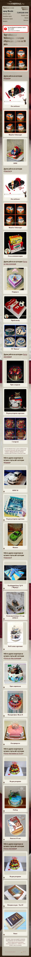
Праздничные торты (8, 19)
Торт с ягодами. (15, 385)
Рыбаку (15, 810)
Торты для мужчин (10, 848)
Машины (7, 78)
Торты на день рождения (15, 262)
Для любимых (15, 106)
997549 (24, 952)
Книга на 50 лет (15, 838)
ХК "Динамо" (15, 349)
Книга (15, 933)
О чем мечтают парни (15, 256)
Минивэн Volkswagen (15, 135)
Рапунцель (15, 292)
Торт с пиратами (15, 686)
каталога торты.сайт (10, 450)
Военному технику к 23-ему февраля (15, 617)
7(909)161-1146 (21, 943)
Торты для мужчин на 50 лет (13, 753)
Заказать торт (24, 15)
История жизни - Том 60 (15, 905)
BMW (15, 163)
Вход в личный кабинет (10, 952)
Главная (26, 18)
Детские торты (6, 14)
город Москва (8, 11)
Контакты (26, 20)
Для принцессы (15, 743)
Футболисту (15, 320)
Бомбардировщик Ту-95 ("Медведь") (15, 586)
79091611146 (12, 451)
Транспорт (7, 171)
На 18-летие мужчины (15, 646)
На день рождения (15, 781)
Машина (15, 547)
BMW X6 (15, 490)
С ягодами (15, 442)
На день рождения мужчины (15, 413)
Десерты (5, 21)
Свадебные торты (7, 16)
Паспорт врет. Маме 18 (15, 715)
